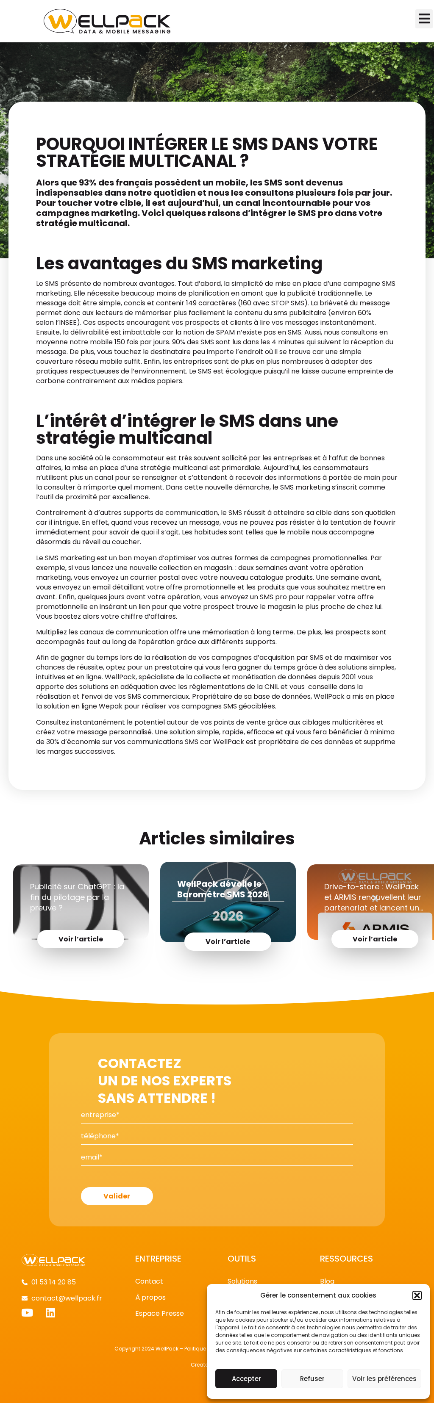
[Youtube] (27, 1312)
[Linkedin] (50, 1312)
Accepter (246, 1378)
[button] (417, 1295)
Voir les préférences (384, 1378)
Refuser (312, 1378)
